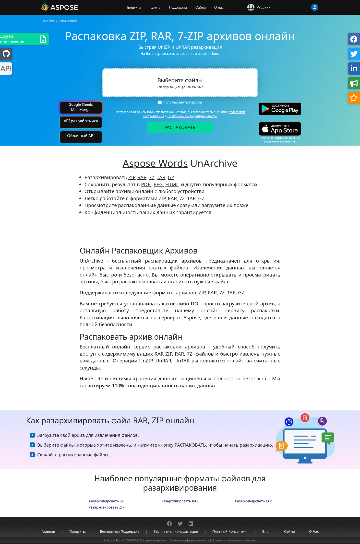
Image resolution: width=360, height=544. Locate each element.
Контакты (250, 540)
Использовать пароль (182, 102)
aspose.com (164, 53)
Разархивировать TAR (253, 501)
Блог (266, 531)
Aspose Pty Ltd (115, 540)
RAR (141, 177)
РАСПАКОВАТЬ (180, 127)
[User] (305, 7)
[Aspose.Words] (73, 7)
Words (48, 20)
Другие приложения (12, 39)
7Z (151, 177)
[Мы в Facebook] (169, 521)
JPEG (157, 184)
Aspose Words (155, 163)
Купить (155, 7)
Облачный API (81, 135)
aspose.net (185, 53)
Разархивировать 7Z (106, 501)
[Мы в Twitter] (180, 521)
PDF (145, 184)
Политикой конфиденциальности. (192, 116)
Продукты (133, 7)
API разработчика (81, 121)
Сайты (200, 7)
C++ (5, 68)
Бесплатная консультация (176, 531)
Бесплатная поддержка (119, 531)
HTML (172, 184)
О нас (219, 7)
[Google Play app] (279, 108)
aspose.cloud (208, 53)
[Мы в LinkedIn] (190, 521)
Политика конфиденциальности (189, 540)
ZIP (131, 177)
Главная (48, 531)
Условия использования (227, 540)
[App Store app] (280, 128)
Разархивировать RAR (180, 501)
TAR (161, 177)
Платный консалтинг (230, 531)
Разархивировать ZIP (106, 507)
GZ (171, 177)
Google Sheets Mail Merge (81, 107)
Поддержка (178, 7)
